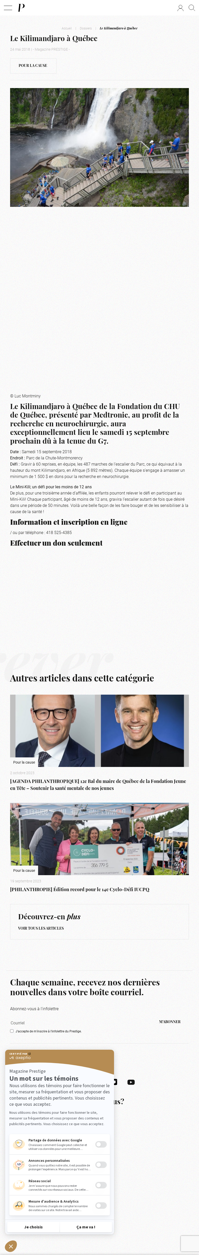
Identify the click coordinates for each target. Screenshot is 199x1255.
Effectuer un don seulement (56, 543)
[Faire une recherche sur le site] (192, 7)
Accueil (67, 28)
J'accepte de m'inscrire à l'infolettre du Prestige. (49, 1031)
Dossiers (86, 28)
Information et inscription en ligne (68, 523)
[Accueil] (21, 8)
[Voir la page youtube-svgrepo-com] (131, 1082)
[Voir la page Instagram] (114, 1081)
